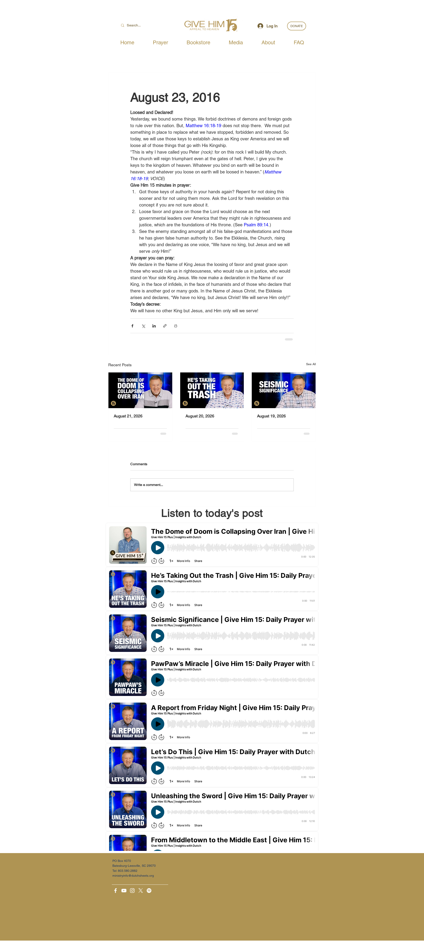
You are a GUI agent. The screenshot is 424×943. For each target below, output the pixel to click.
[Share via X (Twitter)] (143, 326)
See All (311, 364)
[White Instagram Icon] (132, 890)
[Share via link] (165, 326)
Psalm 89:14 (256, 224)
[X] (141, 890)
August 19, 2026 (271, 416)
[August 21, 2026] (140, 390)
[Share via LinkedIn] (154, 326)
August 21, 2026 (128, 416)
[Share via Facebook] (132, 326)
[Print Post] (176, 326)
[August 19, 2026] (284, 390)
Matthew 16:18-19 (203, 125)
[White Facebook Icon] (115, 890)
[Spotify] (149, 890)
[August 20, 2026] (212, 390)
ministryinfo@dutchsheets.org (133, 875)
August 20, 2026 (200, 416)
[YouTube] (124, 890)
